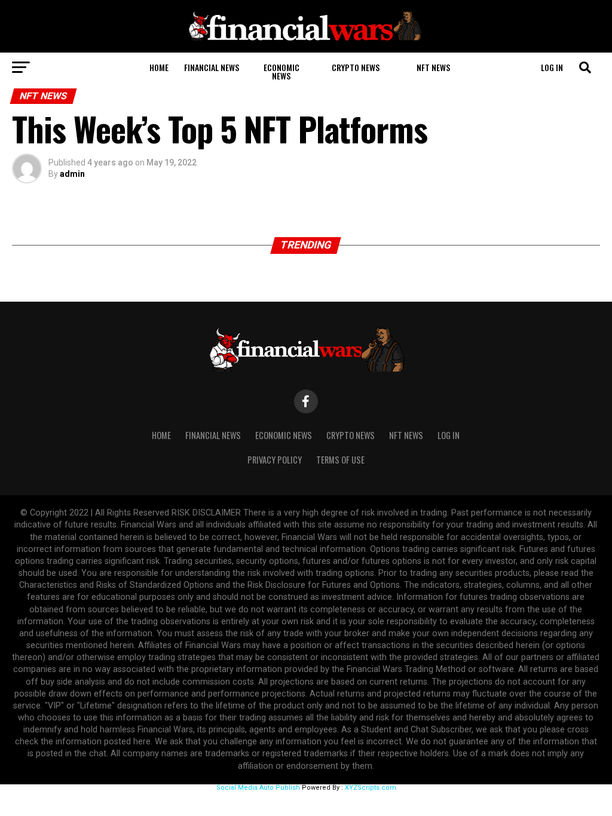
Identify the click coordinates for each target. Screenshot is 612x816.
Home (159, 67)
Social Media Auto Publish (258, 788)
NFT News (433, 67)
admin (72, 174)
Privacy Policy (274, 459)
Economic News (281, 71)
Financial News (211, 67)
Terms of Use (340, 459)
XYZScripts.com (370, 788)
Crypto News (356, 67)
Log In (552, 67)
